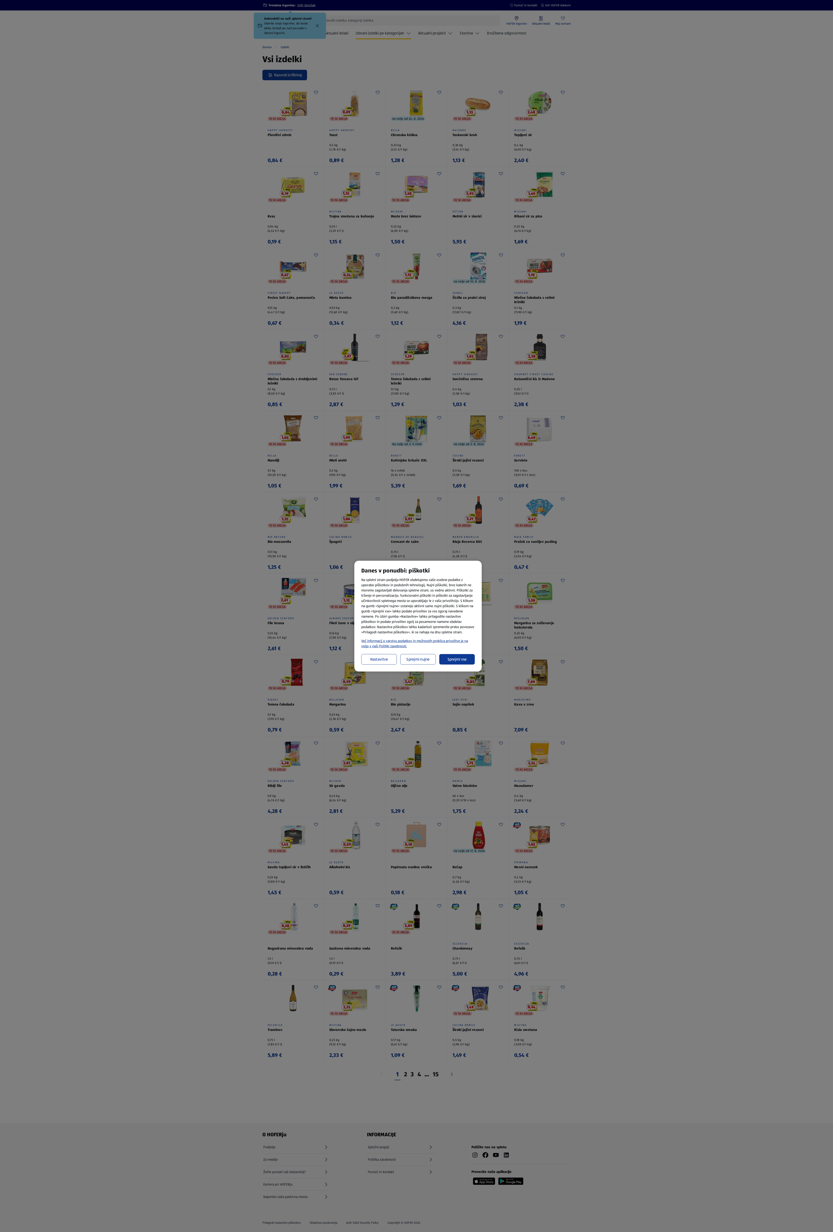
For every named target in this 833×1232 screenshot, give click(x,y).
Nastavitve (379, 659)
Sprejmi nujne (418, 659)
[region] (418, 616)
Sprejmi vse (457, 659)
